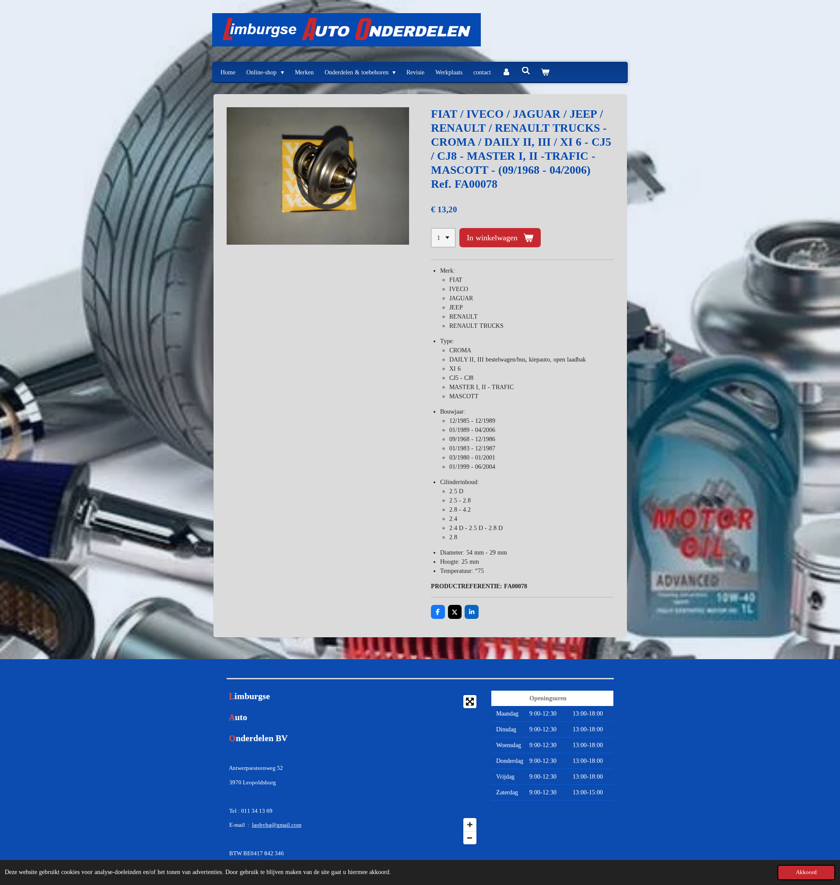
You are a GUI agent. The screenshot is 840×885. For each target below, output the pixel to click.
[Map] (420, 770)
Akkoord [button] (806, 872)
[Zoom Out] (469, 837)
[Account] (506, 72)
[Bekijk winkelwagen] (545, 72)
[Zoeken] (526, 71)
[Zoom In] (469, 824)
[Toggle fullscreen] (469, 701)
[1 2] (443, 237)
